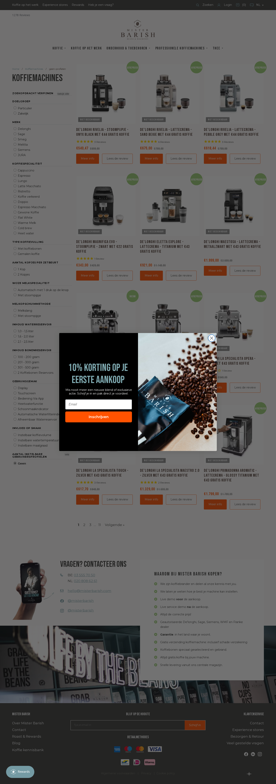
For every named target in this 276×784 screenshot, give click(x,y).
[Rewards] (20, 772)
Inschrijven (98, 417)
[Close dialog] (211, 338)
